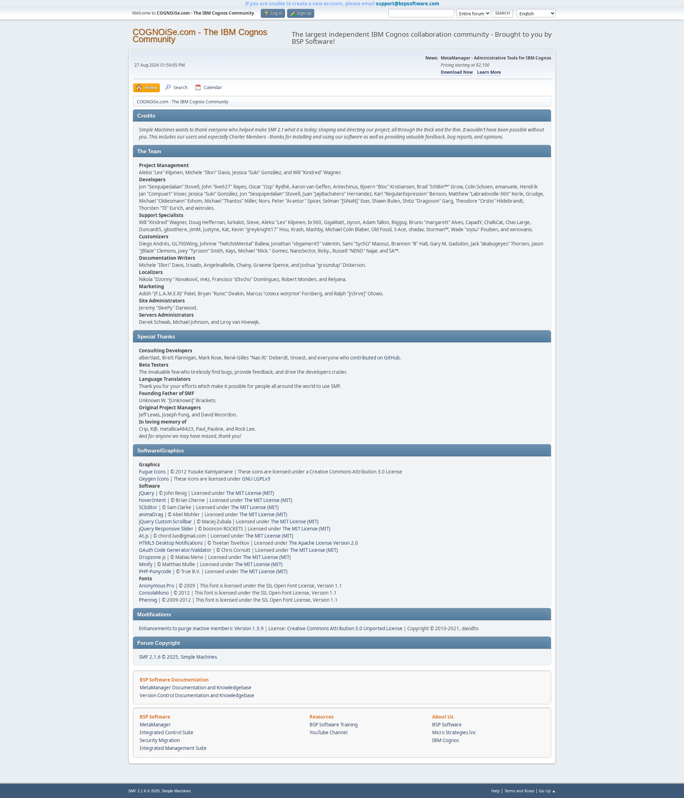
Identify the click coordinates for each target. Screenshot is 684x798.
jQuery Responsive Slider (166, 528)
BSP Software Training (334, 724)
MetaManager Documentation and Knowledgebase (196, 687)
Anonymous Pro (156, 585)
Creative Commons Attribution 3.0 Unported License (345, 628)
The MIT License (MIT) (250, 493)
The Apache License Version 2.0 (323, 543)
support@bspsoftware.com (407, 3)
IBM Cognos (445, 740)
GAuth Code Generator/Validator (175, 550)
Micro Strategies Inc (454, 732)
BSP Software (447, 724)
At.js (144, 536)
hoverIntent (152, 500)
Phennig (148, 600)
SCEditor (148, 507)
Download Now (457, 72)
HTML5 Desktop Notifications (171, 543)
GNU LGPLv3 (256, 479)
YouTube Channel (328, 732)
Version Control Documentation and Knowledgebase (197, 695)
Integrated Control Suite (166, 732)
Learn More (489, 72)
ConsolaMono (154, 593)
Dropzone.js (152, 557)
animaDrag (151, 514)
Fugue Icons (152, 471)
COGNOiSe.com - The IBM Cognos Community (200, 35)
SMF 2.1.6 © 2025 (158, 657)
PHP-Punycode (155, 571)
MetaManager (155, 724)
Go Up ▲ (547, 790)
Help (495, 790)
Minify (145, 564)
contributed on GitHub (375, 357)
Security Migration (160, 740)
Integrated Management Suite (173, 748)
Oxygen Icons (154, 479)
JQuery (146, 493)
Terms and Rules (519, 790)
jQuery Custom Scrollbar (165, 521)
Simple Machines (199, 657)
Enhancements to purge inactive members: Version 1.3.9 (201, 628)
